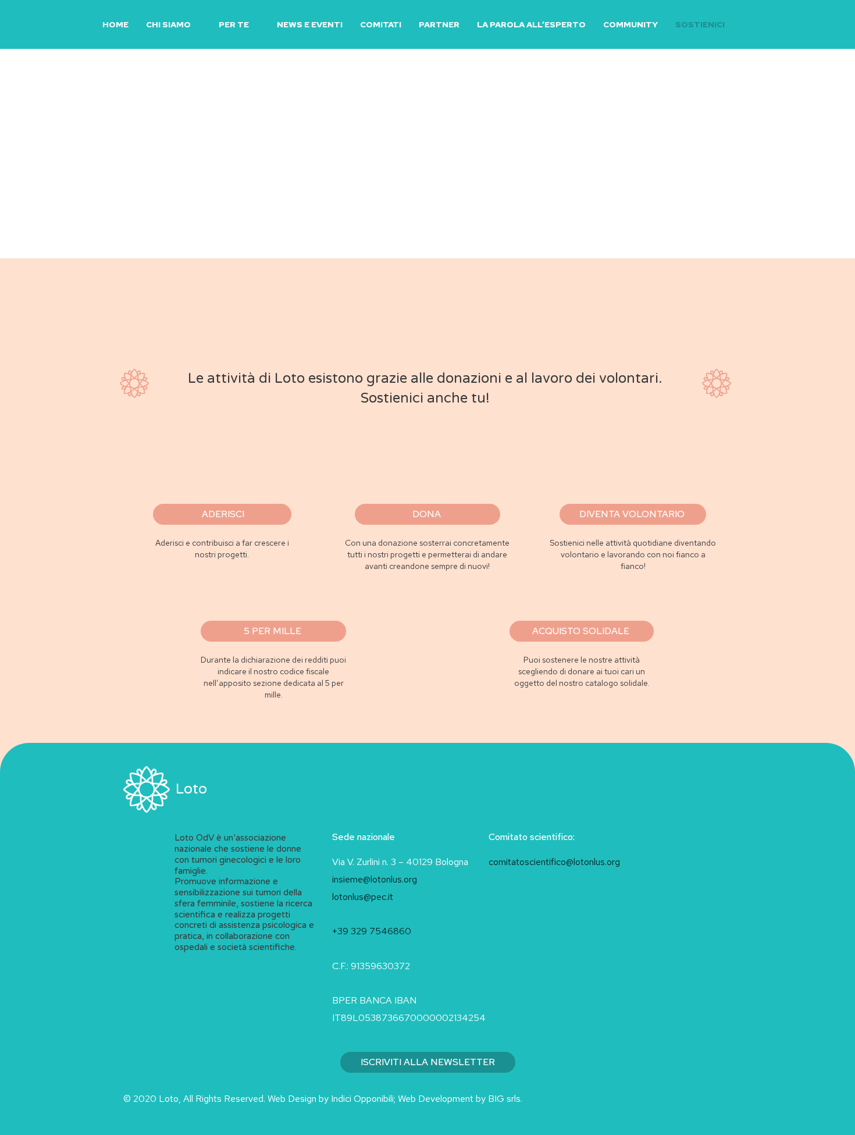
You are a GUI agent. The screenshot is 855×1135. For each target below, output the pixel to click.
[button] (747, 25)
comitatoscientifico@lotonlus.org (554, 862)
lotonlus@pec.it (364, 897)
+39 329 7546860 (371, 931)
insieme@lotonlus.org (374, 879)
